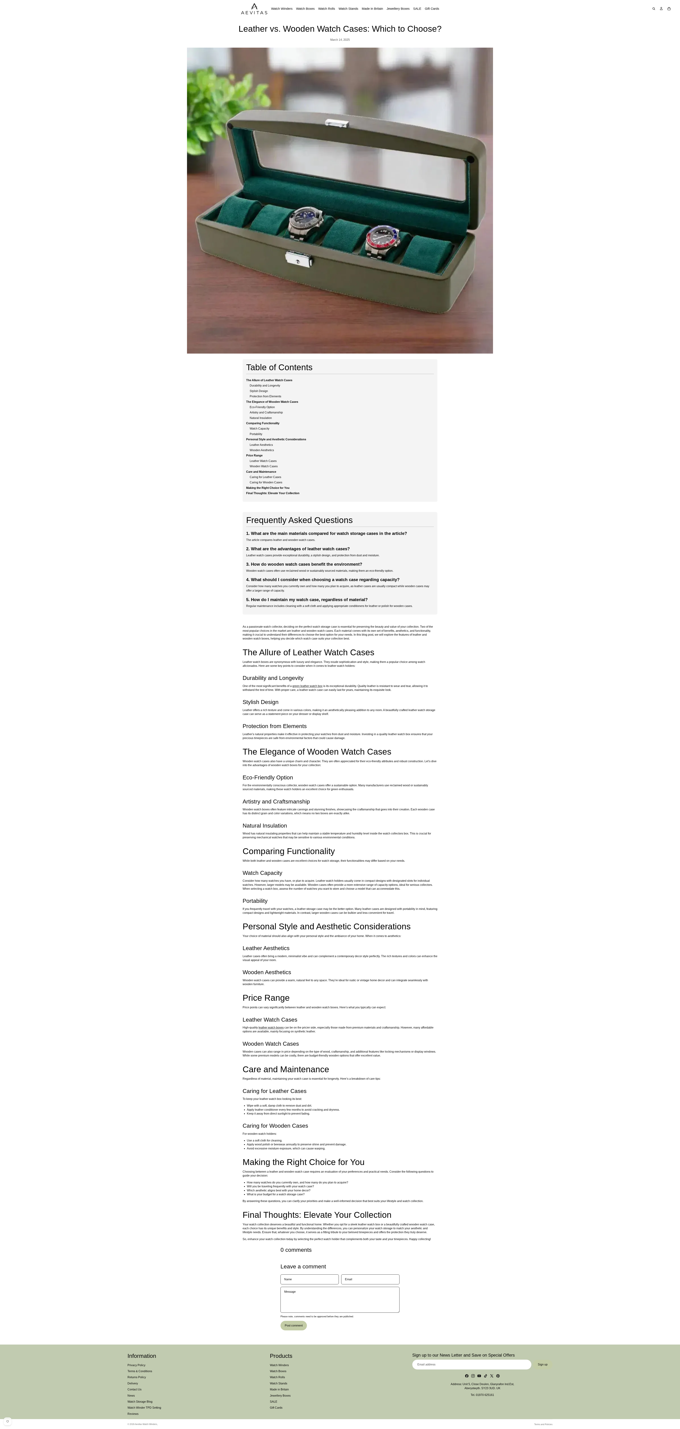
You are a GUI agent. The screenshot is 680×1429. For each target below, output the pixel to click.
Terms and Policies (543, 1424)
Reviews (133, 1413)
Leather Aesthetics (261, 444)
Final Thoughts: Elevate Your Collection (272, 493)
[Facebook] (467, 1376)
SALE (273, 1401)
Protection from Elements (265, 396)
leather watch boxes (271, 1027)
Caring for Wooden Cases (266, 482)
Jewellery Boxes (280, 1395)
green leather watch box (307, 685)
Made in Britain (279, 1389)
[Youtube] (479, 1376)
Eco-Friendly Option (262, 407)
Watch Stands (278, 1383)
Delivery (133, 1383)
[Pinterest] (498, 1376)
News (131, 1395)
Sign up (543, 1364)
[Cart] (669, 9)
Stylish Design (259, 391)
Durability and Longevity (265, 385)
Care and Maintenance (261, 471)
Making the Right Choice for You (268, 487)
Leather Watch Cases (263, 460)
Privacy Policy (136, 1365)
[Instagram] (473, 1376)
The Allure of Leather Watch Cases (269, 380)
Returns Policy (137, 1377)
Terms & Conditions (140, 1371)
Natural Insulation (261, 417)
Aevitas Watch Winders (146, 1424)
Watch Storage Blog (140, 1401)
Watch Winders (279, 1365)
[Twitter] (492, 1376)
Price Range (254, 455)
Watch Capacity (259, 428)
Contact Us (134, 1389)
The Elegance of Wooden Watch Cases (272, 401)
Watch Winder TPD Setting (144, 1407)
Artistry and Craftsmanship (266, 412)
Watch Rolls (277, 1377)
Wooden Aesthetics (262, 450)
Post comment (294, 1325)
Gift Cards (276, 1407)
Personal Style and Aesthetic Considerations (276, 439)
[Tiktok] (485, 1376)
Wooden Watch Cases (264, 466)
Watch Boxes (278, 1371)
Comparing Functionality (262, 423)
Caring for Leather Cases (265, 477)
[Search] (654, 9)
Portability (256, 434)
